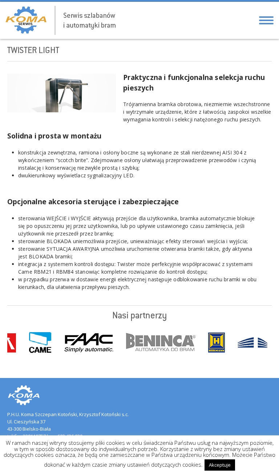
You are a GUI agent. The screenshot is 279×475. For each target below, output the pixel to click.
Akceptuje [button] (220, 465)
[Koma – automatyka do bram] (60, 20)
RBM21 (43, 271)
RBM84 (65, 271)
